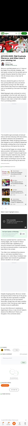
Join (23, 234)
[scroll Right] (6, 208)
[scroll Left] (2, 208)
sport (7, 53)
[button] (3, 423)
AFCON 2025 (5, 385)
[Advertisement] (14, 14)
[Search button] (16, 33)
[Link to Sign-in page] (19, 33)
